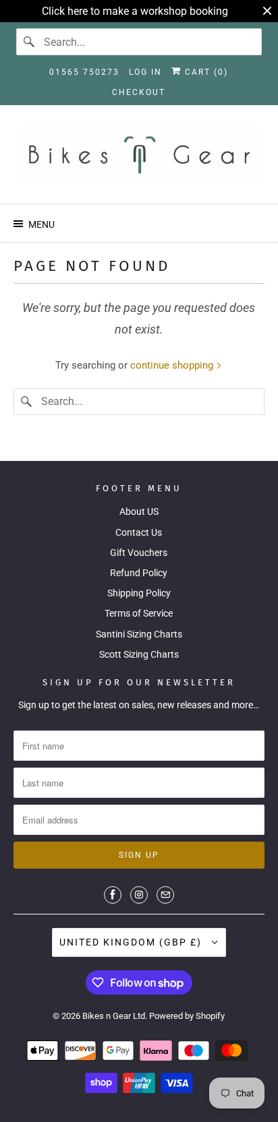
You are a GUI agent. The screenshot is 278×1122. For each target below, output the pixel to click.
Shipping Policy (139, 593)
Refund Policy (138, 572)
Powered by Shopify (187, 1016)
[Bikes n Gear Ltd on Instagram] (139, 895)
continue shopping (173, 365)
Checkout (138, 92)
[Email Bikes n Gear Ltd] (165, 895)
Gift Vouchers (138, 552)
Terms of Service (139, 613)
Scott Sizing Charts (139, 654)
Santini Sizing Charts (139, 634)
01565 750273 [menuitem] (84, 72)
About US (139, 511)
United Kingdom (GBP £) (132, 942)
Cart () (205, 72)
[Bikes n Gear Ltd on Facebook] (112, 895)
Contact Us (138, 532)
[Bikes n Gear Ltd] (138, 159)
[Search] (29, 41)
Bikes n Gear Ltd (113, 1016)
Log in (145, 72)
